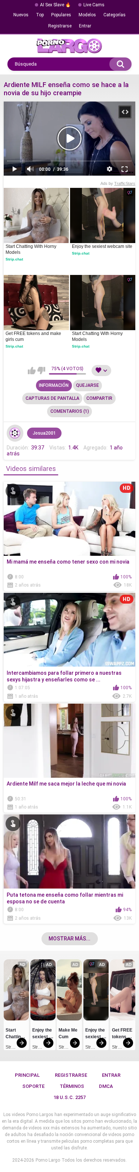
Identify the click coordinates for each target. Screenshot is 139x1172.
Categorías (114, 14)
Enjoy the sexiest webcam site (102, 246)
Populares (61, 14)
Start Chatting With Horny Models (31, 249)
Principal (27, 1075)
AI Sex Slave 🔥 (55, 4)
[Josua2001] (15, 433)
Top (40, 14)
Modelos (87, 14)
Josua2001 (44, 433)
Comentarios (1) (69, 411)
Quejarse (87, 385)
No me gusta (41, 370)
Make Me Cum (69, 1033)
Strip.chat (14, 259)
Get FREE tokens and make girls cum (34, 336)
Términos (72, 1086)
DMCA (106, 1086)
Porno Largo (48, 1160)
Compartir (99, 398)
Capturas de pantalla (52, 398)
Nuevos (21, 14)
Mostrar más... (69, 939)
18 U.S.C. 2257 (69, 1097)
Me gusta (32, 370)
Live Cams (94, 4)
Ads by (117, 183)
